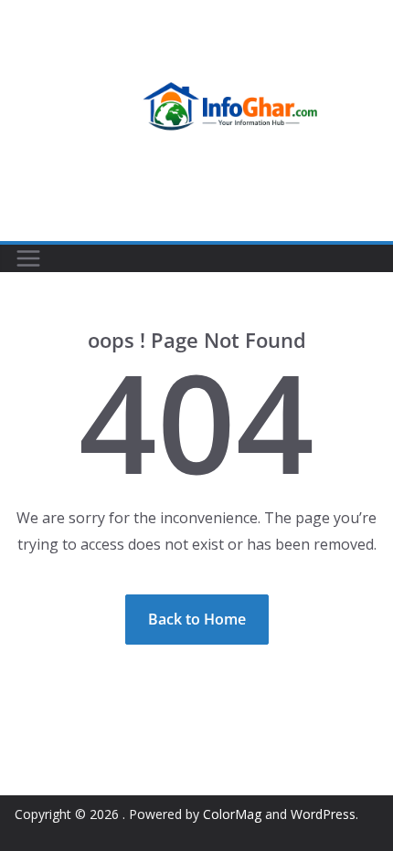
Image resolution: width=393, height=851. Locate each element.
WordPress (323, 814)
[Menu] (28, 258)
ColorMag (232, 814)
